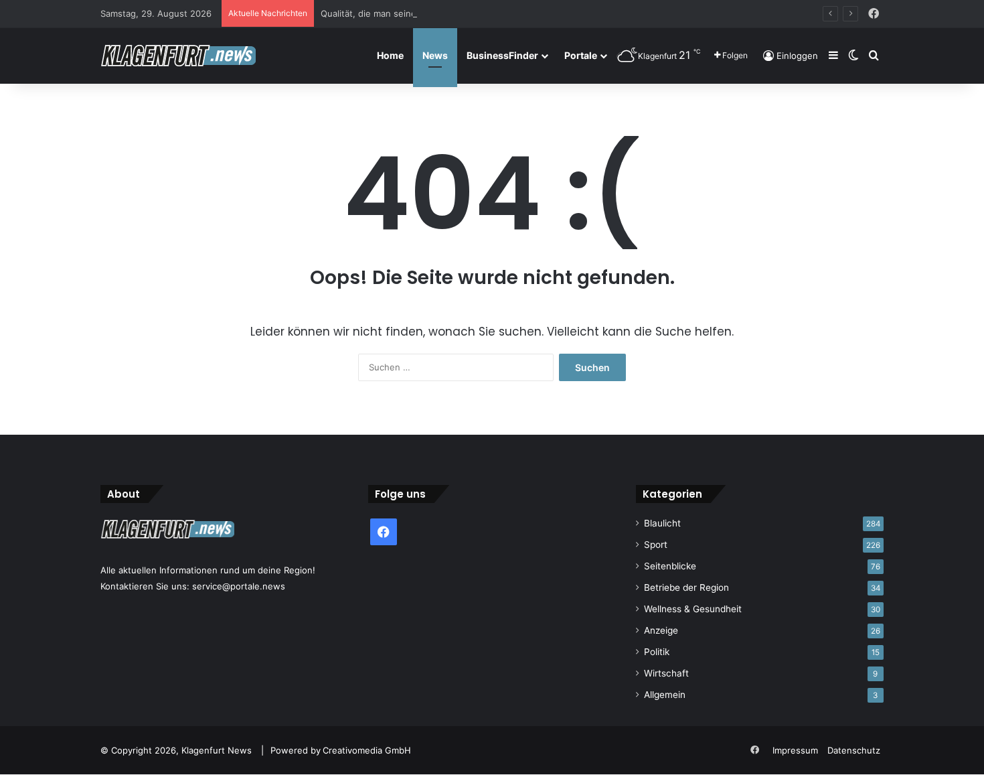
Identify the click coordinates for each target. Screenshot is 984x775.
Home (390, 55)
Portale (580, 55)
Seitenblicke (670, 566)
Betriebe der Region (686, 587)
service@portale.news (238, 586)
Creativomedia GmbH (367, 750)
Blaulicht (662, 523)
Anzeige (661, 630)
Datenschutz (853, 750)
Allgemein (664, 694)
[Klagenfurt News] (178, 55)
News (435, 55)
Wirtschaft (666, 673)
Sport (655, 544)
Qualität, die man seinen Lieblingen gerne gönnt (421, 13)
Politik (656, 651)
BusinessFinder (502, 55)
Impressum (795, 750)
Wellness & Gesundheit (693, 609)
